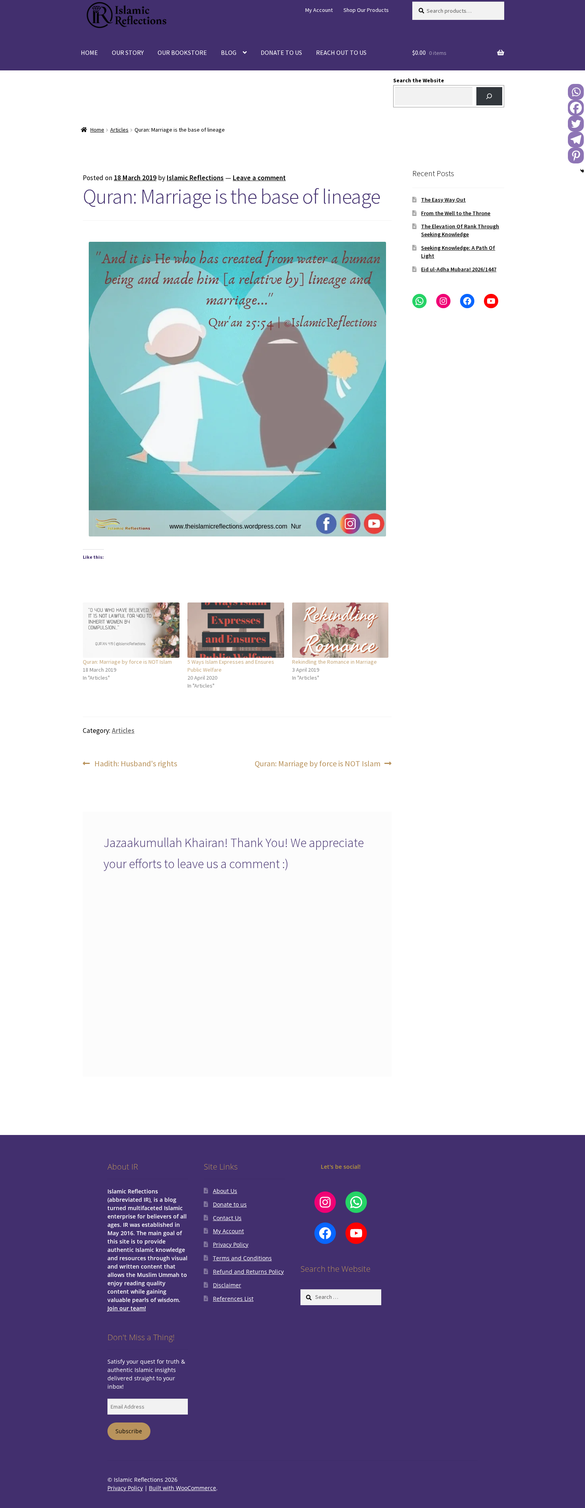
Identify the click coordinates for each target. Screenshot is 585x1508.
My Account (319, 10)
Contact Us (227, 1218)
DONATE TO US (281, 52)
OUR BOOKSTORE (182, 52)
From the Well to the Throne (455, 213)
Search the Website (418, 80)
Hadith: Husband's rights (135, 764)
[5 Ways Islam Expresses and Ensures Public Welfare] (235, 630)
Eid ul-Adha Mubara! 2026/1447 (458, 269)
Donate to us (230, 1204)
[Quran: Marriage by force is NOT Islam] (131, 630)
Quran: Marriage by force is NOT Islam (127, 661)
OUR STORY (128, 52)
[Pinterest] (576, 155)
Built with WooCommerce (182, 1488)
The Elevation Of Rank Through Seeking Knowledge (460, 230)
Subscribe (128, 1431)
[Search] (489, 96)
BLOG (228, 52)
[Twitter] (576, 124)
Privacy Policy (230, 1244)
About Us (225, 1191)
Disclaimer (227, 1285)
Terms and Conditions (242, 1258)
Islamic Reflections (195, 177)
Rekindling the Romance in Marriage (334, 661)
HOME (89, 52)
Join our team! (126, 1308)
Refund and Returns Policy (248, 1271)
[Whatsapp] (576, 92)
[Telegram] (576, 140)
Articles (119, 129)
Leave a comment (259, 177)
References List (233, 1298)
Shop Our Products (366, 10)
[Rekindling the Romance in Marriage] (340, 630)
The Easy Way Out (443, 199)
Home (97, 129)
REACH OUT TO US (341, 52)
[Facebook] (576, 108)
